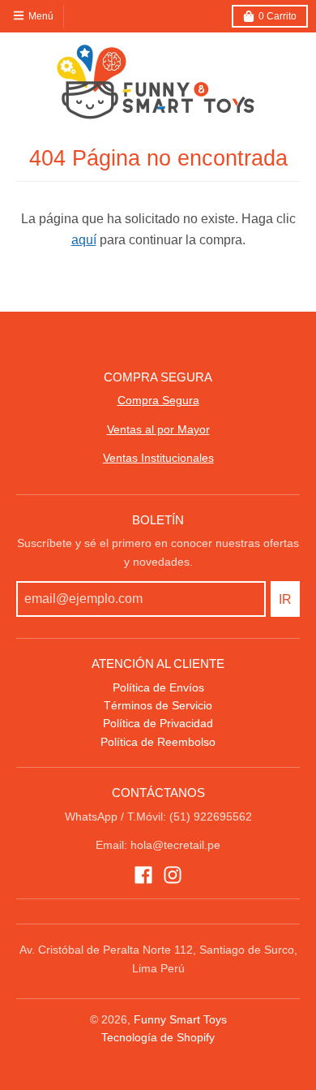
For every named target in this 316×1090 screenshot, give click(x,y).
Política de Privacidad (158, 723)
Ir (285, 599)
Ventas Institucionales (158, 457)
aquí (83, 240)
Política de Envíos (158, 687)
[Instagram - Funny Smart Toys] (172, 875)
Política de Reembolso (158, 741)
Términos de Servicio (158, 705)
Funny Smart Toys (180, 1019)
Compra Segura (158, 400)
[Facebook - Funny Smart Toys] (143, 875)
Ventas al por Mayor (158, 429)
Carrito (277, 16)
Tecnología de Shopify (158, 1037)
